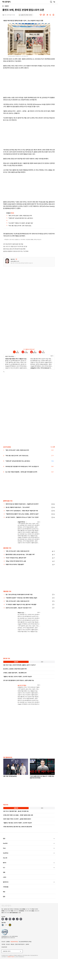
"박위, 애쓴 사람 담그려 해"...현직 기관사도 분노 (19, 225)
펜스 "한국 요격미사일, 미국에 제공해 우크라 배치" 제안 (19, 594)
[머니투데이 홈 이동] (6, 906)
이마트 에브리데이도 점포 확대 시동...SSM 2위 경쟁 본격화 (17, 826)
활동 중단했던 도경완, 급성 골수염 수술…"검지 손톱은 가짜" (20, 554)
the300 (5, 843)
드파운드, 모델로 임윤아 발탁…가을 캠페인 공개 (14, 672)
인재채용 (8, 941)
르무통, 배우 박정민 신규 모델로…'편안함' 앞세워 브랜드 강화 (18, 815)
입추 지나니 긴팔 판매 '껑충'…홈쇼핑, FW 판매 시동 (15, 811)
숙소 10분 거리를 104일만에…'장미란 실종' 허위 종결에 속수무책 (21, 472)
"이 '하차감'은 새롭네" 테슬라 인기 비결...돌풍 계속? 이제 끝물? (21, 604)
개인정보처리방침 (14, 941)
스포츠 (4, 877)
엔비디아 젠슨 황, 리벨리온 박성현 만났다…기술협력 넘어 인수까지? (22, 504)
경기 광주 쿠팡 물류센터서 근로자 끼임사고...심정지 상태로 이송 (18, 680)
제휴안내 (12, 944)
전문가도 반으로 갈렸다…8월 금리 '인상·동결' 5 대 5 (18, 608)
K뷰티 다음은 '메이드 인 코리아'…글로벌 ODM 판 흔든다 (17, 819)
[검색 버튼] (51, 1)
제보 (4, 891)
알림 (4, 896)
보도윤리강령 (4, 947)
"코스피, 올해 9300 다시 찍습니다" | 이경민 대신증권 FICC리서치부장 (42, 777)
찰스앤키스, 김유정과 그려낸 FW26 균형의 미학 (15, 669)
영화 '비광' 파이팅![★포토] (10, 776)
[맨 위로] (54, 952)
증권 (4, 838)
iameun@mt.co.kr (15, 261)
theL (4, 848)
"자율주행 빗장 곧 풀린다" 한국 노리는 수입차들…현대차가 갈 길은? (22, 514)
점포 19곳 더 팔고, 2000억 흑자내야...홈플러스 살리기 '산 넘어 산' (19, 665)
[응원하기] (16, 259)
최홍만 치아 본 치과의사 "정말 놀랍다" (15, 564)
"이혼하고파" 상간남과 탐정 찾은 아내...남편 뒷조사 (20, 218)
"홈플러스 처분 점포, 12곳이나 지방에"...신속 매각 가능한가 (17, 676)
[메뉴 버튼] (54, 1)
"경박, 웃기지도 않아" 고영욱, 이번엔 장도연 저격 (20, 215)
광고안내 (8, 944)
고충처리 (27, 944)
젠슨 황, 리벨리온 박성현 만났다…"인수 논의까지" (18, 507)
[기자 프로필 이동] (7, 261)
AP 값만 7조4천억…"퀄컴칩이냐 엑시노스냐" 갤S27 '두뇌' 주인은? (22, 517)
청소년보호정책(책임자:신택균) (25, 941)
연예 (4, 872)
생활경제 (7, 6)
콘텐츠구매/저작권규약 (20, 944)
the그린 (5, 858)
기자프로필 (5, 887)
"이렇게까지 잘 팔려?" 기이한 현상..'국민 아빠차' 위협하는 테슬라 (21, 598)
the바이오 (5, 853)
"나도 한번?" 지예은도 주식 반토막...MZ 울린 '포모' (20, 223)
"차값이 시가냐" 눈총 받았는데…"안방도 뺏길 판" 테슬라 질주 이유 (22, 510)
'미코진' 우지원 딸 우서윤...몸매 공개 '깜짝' (16, 558)
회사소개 (3, 941)
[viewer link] (48, 52)
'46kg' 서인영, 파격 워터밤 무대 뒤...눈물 (16, 561)
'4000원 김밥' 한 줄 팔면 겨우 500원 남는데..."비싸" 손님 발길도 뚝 (22, 466)
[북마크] (53, 15)
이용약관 (3, 944)
